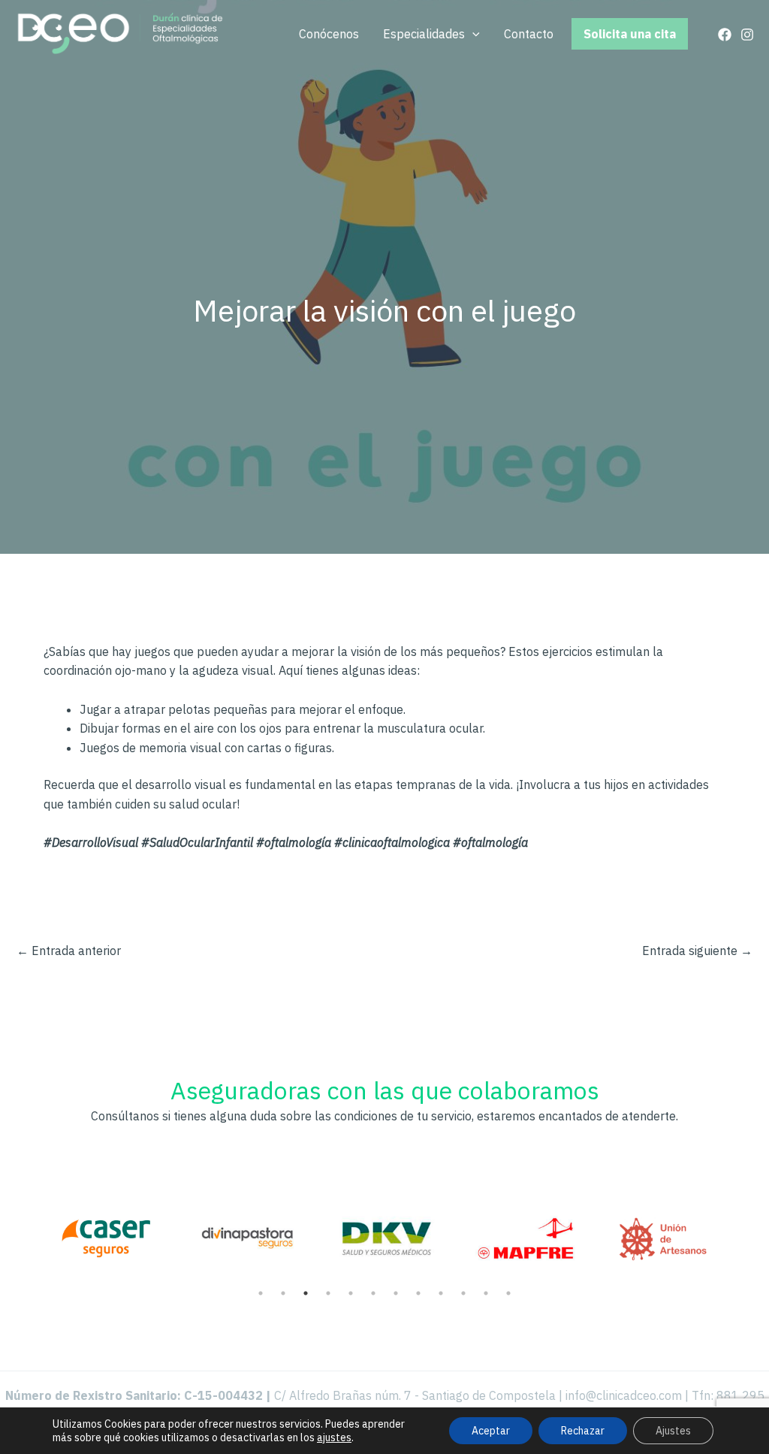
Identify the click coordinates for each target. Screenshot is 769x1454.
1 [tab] (260, 1293)
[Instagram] (747, 34)
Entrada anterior (69, 950)
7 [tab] (395, 1293)
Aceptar (491, 1430)
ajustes (334, 1437)
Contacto (528, 33)
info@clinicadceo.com (623, 1395)
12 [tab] (508, 1293)
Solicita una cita (630, 33)
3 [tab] (305, 1293)
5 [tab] (350, 1293)
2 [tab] (283, 1293)
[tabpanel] (106, 1229)
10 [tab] (463, 1293)
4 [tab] (328, 1293)
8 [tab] (418, 1293)
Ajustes (673, 1430)
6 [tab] (373, 1293)
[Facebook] (724, 34)
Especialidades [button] (424, 33)
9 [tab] (440, 1293)
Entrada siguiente (697, 950)
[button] (472, 34)
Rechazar (583, 1430)
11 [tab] (485, 1293)
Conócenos (329, 33)
